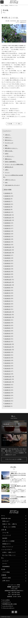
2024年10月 (7, 252)
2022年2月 (7, 338)
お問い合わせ (6, 580)
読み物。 (6, 5)
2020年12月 (7, 376)
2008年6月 (7, 403)
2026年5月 (7, 201)
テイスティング (9, 142)
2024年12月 (7, 247)
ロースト (4, 563)
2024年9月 (7, 255)
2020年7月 (7, 390)
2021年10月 (7, 349)
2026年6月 (7, 198)
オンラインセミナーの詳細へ (14, 459)
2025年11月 (7, 217)
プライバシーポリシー (8, 608)
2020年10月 (7, 382)
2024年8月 (7, 258)
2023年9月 (7, 287)
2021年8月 (7, 355)
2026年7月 (7, 196)
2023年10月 (7, 285)
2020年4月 (7, 398)
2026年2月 (7, 209)
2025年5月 (7, 233)
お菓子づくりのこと (10, 179)
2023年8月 (7, 290)
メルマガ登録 (6, 572)
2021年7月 (7, 357)
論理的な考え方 (9, 167)
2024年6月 (7, 263)
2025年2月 (7, 241)
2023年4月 (7, 301)
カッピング (5, 560)
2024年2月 (7, 274)
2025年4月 (7, 236)
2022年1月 (7, 341)
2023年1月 (7, 309)
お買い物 (3, 529)
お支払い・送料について (9, 552)
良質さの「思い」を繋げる (9, 524)
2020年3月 (7, 400)
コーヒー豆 (5, 532)
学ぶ (2, 558)
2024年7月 (7, 260)
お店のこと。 (8, 137)
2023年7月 (7, 293)
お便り (6, 169)
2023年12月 (7, 279)
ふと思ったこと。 (23, 22)
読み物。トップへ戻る (15, 123)
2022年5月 (7, 330)
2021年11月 (7, 347)
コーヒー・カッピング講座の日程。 (14, 164)
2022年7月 (7, 325)
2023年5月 (7, 298)
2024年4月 (7, 268)
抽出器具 (4, 538)
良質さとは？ (6, 521)
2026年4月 (7, 204)
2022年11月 (7, 314)
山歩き (6, 153)
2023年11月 (7, 282)
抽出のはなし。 (9, 140)
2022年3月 (7, 336)
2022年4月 (7, 333)
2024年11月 (7, 250)
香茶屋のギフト (6, 543)
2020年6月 (7, 392)
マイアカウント (6, 601)
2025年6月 (7, 231)
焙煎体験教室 (6, 566)
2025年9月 (7, 223)
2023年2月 (7, 306)
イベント (7, 172)
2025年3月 (7, 239)
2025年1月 (7, 244)
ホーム (2, 5)
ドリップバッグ (6, 535)
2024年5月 (7, 266)
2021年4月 (7, 365)
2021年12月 (7, 344)
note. (6, 182)
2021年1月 (7, 373)
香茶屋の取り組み (6, 518)
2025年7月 (7, 228)
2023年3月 (7, 303)
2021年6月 (7, 360)
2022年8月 (7, 322)
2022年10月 (7, 317)
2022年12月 (7, 312)
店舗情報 (3, 575)
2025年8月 (7, 225)
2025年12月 (7, 215)
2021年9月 (7, 352)
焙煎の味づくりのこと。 (11, 148)
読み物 (3, 569)
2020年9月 (7, 384)
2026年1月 (7, 212)
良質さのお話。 (9, 151)
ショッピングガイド (6, 549)
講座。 (6, 145)
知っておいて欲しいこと (9, 555)
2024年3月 (7, 271)
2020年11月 (7, 379)
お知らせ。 (8, 134)
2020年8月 (7, 387)
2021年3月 (7, 368)
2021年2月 (7, 371)
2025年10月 (7, 220)
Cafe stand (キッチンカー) (12, 185)
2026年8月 (7, 193)
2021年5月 (7, 363)
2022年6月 (7, 328)
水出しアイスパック (7, 546)
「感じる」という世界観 (9, 526)
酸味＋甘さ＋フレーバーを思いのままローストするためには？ (18, 475)
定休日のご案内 (6, 577)
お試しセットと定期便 (8, 541)
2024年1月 (7, 276)
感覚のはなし (8, 159)
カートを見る (6, 600)
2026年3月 (7, 206)
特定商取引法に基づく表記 (9, 604)
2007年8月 (7, 406)
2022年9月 (7, 320)
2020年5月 (7, 395)
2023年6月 (7, 295)
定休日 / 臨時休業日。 (11, 161)
